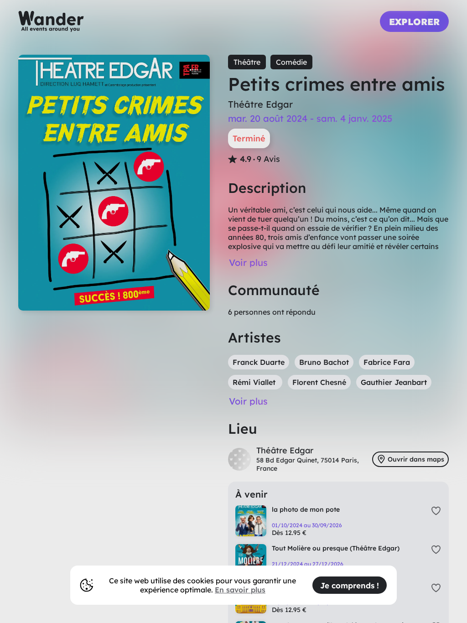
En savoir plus (240, 589)
